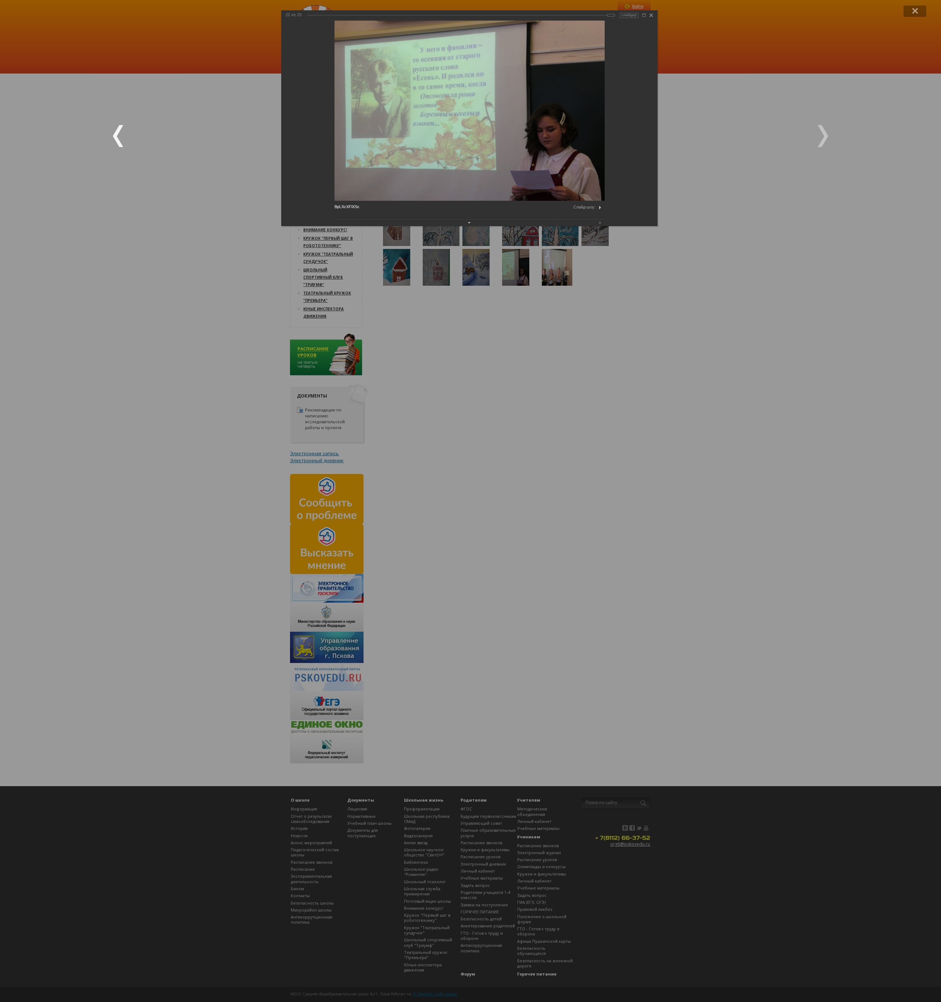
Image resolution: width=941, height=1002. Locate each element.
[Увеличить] (644, 15)
